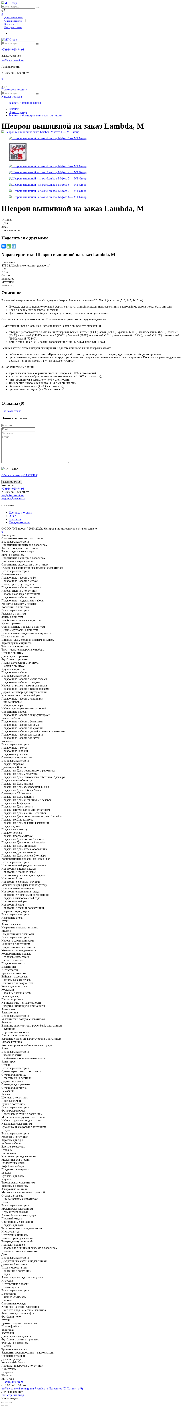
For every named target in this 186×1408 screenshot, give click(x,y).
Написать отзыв (11, 411)
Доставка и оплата (13, 17)
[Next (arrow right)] (6, 1405)
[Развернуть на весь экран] (6, 1402)
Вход (21, 1395)
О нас (12, 515)
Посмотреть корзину (14, 89)
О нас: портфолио (13, 20)
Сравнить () (75, 1388)
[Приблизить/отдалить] (10, 1402)
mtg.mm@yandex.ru (13, 498)
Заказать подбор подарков (25, 102)
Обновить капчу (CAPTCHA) (19, 475)
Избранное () (58, 1388)
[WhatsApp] (9, 246)
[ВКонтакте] (3, 246)
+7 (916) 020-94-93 (12, 49)
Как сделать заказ (13, 27)
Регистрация (9, 1395)
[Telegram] (14, 246)
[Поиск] (37, 7)
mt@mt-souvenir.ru (12, 60)
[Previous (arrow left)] (2, 1405)
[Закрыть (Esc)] (2, 1402)
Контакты (9, 24)
